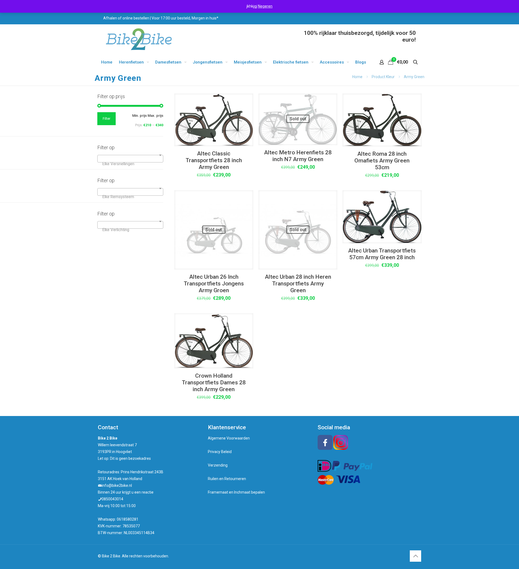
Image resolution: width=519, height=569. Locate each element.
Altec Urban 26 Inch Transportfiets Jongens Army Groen (214, 284)
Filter (106, 119)
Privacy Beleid (220, 452)
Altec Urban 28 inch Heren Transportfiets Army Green (298, 284)
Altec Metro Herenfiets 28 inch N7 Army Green (298, 155)
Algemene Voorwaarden (229, 438)
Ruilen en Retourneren (227, 479)
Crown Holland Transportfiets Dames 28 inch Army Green (214, 382)
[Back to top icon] (415, 556)
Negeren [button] (265, 6)
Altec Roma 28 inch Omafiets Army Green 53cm (382, 161)
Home (357, 77)
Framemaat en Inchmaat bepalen (236, 492)
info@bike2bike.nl (117, 485)
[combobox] (130, 158)
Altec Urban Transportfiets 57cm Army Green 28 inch (382, 254)
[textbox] (130, 163)
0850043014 (112, 499)
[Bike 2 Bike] (139, 39)
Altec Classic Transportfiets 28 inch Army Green (214, 160)
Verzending (218, 465)
